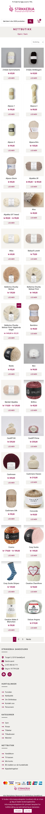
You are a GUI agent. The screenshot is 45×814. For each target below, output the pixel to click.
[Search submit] (30, 21)
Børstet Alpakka (11, 402)
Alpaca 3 (11, 142)
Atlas (11, 250)
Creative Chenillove (34, 583)
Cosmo (11, 547)
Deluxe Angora (34, 619)
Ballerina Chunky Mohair (11, 288)
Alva (34, 209)
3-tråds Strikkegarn (34, 69)
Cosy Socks (34, 547)
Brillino (34, 402)
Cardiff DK (11, 438)
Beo (33, 365)
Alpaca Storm (11, 178)
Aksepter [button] (18, 811)
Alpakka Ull (33, 178)
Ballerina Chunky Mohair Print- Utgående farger (11, 327)
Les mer (11, 78)
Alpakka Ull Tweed (11, 214)
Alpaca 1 (11, 106)
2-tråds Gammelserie (11, 69)
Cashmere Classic (33, 474)
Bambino (34, 325)
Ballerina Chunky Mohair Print (34, 288)
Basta (11, 365)
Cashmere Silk (11, 510)
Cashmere (11, 474)
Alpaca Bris (33, 142)
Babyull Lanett (34, 250)
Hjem (20, 34)
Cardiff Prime (33, 438)
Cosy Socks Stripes (11, 583)
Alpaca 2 (33, 106)
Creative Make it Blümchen (11, 620)
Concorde (34, 511)
